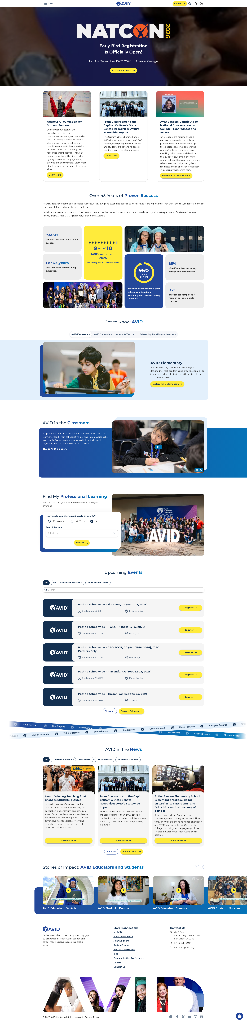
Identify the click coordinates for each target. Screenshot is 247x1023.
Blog (115, 954)
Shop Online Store (123, 936)
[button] (202, 867)
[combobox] (79, 533)
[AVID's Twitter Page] (183, 1017)
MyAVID (117, 932)
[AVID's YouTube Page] (189, 1017)
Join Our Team (121, 941)
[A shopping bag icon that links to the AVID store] (195, 3)
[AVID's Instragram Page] (195, 1017)
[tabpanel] (123, 370)
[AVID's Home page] (123, 4)
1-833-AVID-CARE (183, 943)
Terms (88, 1017)
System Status (121, 945)
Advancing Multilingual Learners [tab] (158, 334)
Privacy (97, 1017)
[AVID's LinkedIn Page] (201, 1017)
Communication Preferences (128, 958)
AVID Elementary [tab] (80, 334)
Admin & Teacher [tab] (125, 334)
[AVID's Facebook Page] (170, 1017)
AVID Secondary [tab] (103, 334)
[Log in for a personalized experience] (201, 3)
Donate (117, 962)
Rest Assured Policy (124, 949)
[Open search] (189, 3)
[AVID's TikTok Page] (177, 1017)
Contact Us (119, 967)
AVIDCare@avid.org (184, 947)
